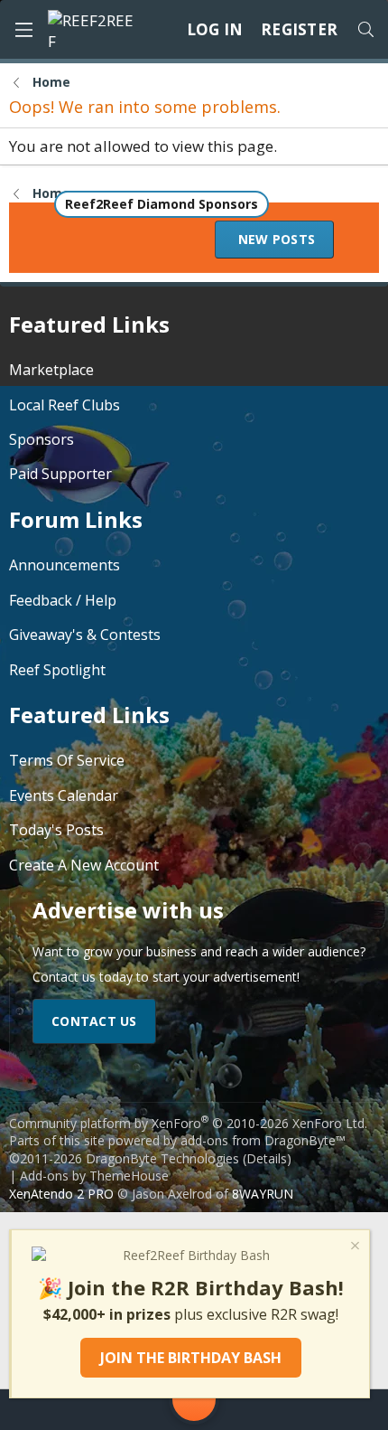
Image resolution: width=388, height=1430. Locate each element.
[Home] (48, 1409)
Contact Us (94, 1021)
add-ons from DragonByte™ (263, 1140)
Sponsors (41, 439)
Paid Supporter (60, 474)
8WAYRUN (262, 1193)
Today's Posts (56, 830)
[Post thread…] (194, 1403)
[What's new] (340, 1409)
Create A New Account (84, 865)
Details (266, 1158)
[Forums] (112, 1409)
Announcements (64, 565)
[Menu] (23, 30)
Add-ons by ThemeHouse (94, 1175)
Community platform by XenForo (188, 1123)
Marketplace (51, 370)
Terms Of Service (67, 760)
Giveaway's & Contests (85, 634)
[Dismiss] (353, 1247)
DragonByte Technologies (162, 1158)
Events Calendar (63, 795)
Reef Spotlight (57, 670)
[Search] (365, 30)
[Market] (276, 1409)
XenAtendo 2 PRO (61, 1193)
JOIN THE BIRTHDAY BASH (191, 1358)
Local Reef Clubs (64, 405)
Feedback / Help (62, 600)
